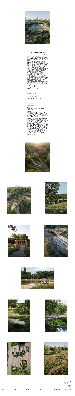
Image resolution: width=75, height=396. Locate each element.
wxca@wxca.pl (70, 385)
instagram (4, 389)
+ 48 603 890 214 (70, 387)
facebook (15, 389)
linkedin (39, 389)
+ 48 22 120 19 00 (70, 386)
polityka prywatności (57, 389)
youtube (27, 389)
